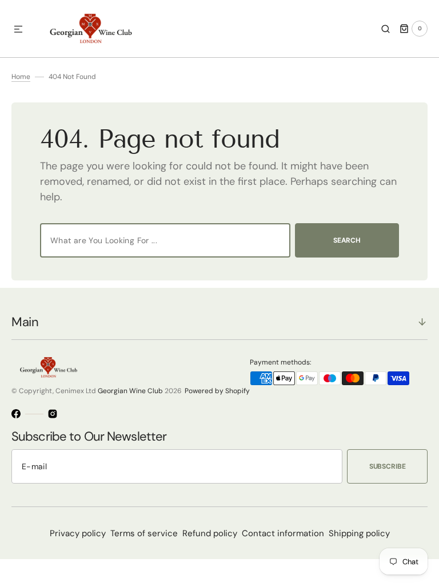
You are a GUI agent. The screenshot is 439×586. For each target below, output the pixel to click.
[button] (18, 29)
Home (20, 76)
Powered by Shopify (217, 390)
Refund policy (209, 533)
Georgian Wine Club (130, 390)
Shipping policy (359, 533)
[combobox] (165, 240)
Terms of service (144, 533)
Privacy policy (78, 533)
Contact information (283, 533)
